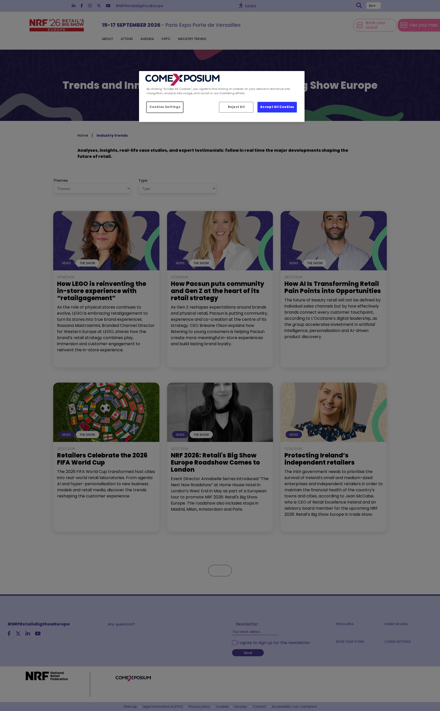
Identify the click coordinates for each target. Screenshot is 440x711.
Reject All (236, 107)
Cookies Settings (164, 107)
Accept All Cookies (277, 107)
